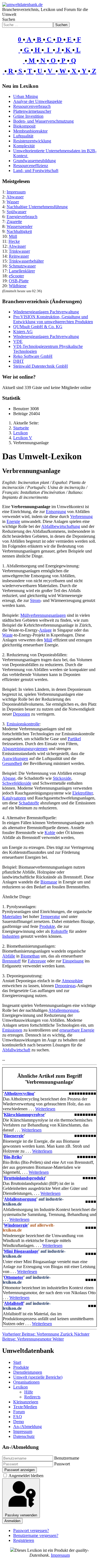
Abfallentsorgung (63, 1010)
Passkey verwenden (21, 1515)
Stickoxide (62, 778)
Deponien (21, 714)
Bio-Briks (13, 1156)
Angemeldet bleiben (26, 1475)
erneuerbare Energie (76, 1030)
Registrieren (23, 1540)
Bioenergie (14, 1135)
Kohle (50, 832)
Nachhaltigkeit (19, 231)
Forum (19, 1411)
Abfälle (8, 956)
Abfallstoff (13, 1303)
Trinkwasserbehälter (26, 261)
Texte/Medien (25, 1406)
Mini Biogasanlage (21, 1251)
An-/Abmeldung (27, 1426)
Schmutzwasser (22, 266)
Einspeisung (73, 961)
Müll (13, 236)
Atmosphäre (72, 980)
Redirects (32, 1397)
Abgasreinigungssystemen (25, 748)
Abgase (8, 778)
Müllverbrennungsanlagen (43, 615)
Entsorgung (56, 511)
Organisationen (26, 1382)
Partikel (74, 738)
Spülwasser (16, 211)
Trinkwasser (19, 251)
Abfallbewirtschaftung (60, 526)
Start (17, 1362)
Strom (35, 600)
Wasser (13, 201)
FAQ (17, 1416)
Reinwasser (19, 256)
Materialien (12, 916)
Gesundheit (12, 763)
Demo (18, 1421)
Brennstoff (11, 961)
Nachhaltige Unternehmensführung (37, 206)
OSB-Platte (19, 280)
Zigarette (14, 221)
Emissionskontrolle (23, 724)
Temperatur (50, 916)
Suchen (8, 19)
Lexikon (20, 1387)
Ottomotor (13, 1277)
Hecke (14, 241)
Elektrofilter (82, 793)
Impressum (16, 192)
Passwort (62, 1464)
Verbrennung (81, 516)
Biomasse (48, 882)
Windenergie (16, 1225)
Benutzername (66, 1458)
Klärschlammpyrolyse (24, 1114)
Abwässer (17, 246)
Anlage (45, 630)
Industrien (11, 936)
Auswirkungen (15, 758)
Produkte (47, 926)
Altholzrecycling (19, 1093)
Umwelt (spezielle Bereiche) (37, 1377)
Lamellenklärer (22, 271)
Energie (13, 521)
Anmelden (12, 1521)
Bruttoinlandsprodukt (24, 1178)
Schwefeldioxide (16, 783)
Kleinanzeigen (25, 1402)
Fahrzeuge (37, 961)
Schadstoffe (29, 803)
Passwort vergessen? (31, 1530)
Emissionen (12, 1030)
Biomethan (30, 956)
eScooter (16, 276)
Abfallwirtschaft (16, 1049)
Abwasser (15, 197)
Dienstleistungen (27, 1372)
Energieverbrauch (22, 216)
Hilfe (28, 1392)
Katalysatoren (14, 798)
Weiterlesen (45, 1108)
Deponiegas (65, 985)
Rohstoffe (59, 931)
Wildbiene (17, 285)
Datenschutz (24, 1436)
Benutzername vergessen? (35, 1535)
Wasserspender (19, 226)
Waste (7, 635)
